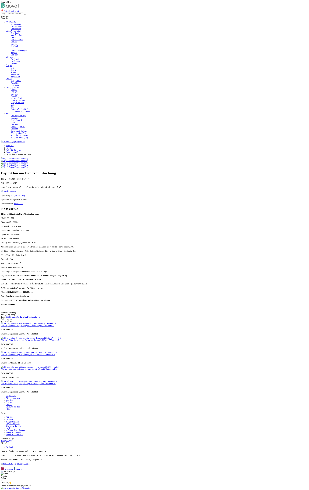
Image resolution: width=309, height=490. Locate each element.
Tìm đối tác (15, 83)
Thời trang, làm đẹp (18, 116)
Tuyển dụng (15, 61)
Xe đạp (13, 72)
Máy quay (14, 44)
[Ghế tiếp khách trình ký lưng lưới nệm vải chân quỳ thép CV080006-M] (29, 381)
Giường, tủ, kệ (16, 98)
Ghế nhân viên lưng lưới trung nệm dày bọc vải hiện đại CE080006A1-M (29, 369)
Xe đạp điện (15, 74)
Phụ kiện (14, 53)
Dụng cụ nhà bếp (17, 103)
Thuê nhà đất (16, 29)
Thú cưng (14, 118)
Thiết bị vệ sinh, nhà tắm (20, 109)
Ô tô (12, 68)
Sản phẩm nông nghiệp (19, 137)
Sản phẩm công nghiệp (19, 135)
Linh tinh (14, 124)
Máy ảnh (14, 42)
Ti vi (12, 48)
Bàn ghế (14, 96)
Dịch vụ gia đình (17, 85)
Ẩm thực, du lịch (17, 120)
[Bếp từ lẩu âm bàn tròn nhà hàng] (14, 158)
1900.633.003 (6, 441)
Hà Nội (8, 148)
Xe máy (14, 70)
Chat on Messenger (22, 488)
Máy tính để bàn (17, 40)
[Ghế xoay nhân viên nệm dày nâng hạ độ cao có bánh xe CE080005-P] (29, 352)
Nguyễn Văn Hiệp (18, 195)
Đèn (12, 107)
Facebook (9, 447)
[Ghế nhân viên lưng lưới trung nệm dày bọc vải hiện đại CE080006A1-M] (30, 367)
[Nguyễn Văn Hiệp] (9, 191)
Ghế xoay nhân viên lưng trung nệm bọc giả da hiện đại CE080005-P (27, 326)
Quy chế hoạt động (13, 424)
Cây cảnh (14, 129)
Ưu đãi (8, 428)
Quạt (12, 105)
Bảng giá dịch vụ (12, 422)
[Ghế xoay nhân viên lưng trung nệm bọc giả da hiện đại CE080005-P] (28, 323)
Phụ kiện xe (15, 77)
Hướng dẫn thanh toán (14, 435)
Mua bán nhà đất (17, 26)
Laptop (13, 37)
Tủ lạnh (14, 90)
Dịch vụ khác (16, 81)
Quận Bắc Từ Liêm (13, 150)
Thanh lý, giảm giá (18, 127)
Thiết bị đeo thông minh (20, 50)
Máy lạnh (14, 94)
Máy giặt (14, 92)
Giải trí (13, 122)
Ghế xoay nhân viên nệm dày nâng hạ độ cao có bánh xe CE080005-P (28, 355)
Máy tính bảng (16, 35)
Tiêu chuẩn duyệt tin (13, 426)
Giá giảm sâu (16, 24)
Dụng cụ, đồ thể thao (19, 131)
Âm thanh (14, 46)
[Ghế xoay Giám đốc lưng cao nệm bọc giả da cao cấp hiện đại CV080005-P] (31, 338)
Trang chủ (10, 146)
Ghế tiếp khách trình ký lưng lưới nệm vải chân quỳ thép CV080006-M (28, 384)
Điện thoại (15, 33)
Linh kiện (14, 55)
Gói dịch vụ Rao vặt (11, 11)
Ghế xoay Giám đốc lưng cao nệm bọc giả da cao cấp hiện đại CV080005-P (30, 340)
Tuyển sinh (15, 59)
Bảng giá (9, 419)
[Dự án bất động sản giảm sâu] (13, 142)
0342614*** (18, 204)
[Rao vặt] (10, 8)
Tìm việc (14, 63)
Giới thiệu (9, 417)
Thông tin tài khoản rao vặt (16, 430)
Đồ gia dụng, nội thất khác (21, 111)
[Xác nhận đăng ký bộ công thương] (15, 464)
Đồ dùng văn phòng (18, 133)
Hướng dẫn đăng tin (13, 432)
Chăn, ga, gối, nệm (18, 100)
